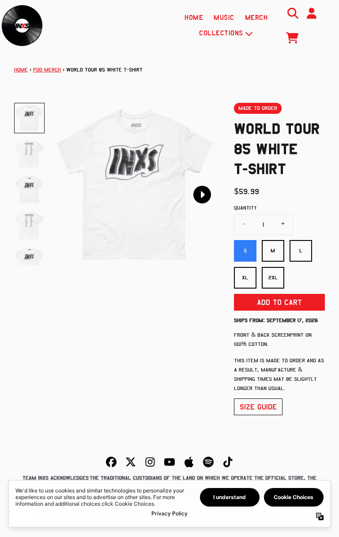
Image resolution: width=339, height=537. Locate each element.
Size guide (258, 406)
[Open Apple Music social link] (189, 462)
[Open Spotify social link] (208, 462)
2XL (273, 277)
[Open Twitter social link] (130, 462)
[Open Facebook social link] (111, 462)
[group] (29, 118)
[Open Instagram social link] (150, 462)
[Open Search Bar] (292, 13)
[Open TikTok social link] (227, 462)
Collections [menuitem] (221, 33)
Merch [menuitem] (256, 18)
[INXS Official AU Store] (22, 26)
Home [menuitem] (194, 18)
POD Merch (47, 70)
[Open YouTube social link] (169, 462)
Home (21, 70)
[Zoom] (134, 185)
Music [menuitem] (224, 18)
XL (245, 277)
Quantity (245, 208)
